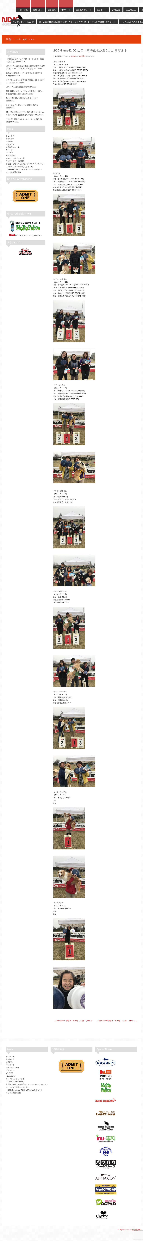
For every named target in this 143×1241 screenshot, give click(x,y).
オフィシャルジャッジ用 (15, 158)
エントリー (10, 150)
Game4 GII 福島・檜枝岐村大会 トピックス (22, 98)
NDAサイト (10, 144)
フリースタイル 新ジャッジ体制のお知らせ (22, 105)
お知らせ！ (10, 139)
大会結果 (81, 56)
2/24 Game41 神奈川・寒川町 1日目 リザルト (73, 1021)
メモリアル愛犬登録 (13, 172)
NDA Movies (10, 155)
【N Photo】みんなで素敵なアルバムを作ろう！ (24, 169)
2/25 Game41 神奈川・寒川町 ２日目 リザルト (116, 1021)
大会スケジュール (12, 147)
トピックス (10, 136)
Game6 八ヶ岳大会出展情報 (16, 87)
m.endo (73, 56)
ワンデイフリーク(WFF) (15, 161)
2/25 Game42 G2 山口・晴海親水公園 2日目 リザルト (90, 50)
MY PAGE (9, 153)
